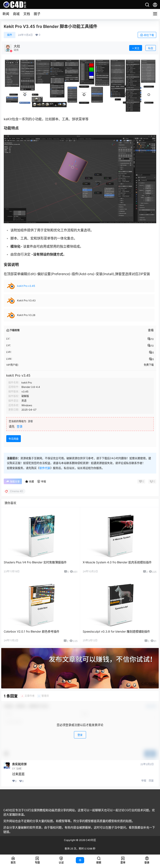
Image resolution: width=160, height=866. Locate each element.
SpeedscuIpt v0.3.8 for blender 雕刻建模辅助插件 (116, 631)
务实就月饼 (19, 764)
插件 (9, 34)
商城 (16, 14)
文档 (26, 14)
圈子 (37, 14)
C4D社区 (90, 840)
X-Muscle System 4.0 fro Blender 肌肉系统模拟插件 (117, 562)
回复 (151, 780)
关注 (136, 48)
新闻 (5, 14)
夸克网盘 (14, 438)
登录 (19, 426)
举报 (143, 780)
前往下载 (149, 35)
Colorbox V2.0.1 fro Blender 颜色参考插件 (31, 631)
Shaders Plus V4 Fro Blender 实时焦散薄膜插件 (35, 562)
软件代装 (44, 468)
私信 (150, 48)
